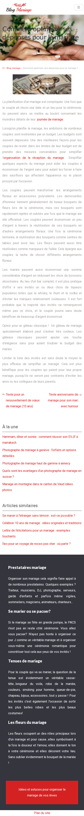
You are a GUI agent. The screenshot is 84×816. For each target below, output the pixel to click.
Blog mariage (14, 68)
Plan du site (42, 813)
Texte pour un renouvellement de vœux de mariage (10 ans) (23, 400)
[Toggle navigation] (78, 7)
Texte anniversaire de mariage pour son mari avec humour (63, 400)
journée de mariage (50, 119)
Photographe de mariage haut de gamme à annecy (36, 463)
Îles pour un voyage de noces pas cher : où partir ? (36, 544)
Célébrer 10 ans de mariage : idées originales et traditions (41, 523)
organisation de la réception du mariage (34, 158)
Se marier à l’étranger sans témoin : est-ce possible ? (38, 515)
